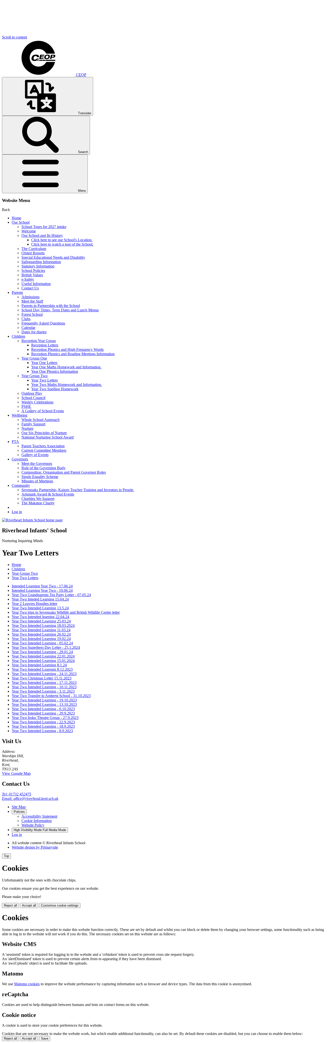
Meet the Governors (36, 463)
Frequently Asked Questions (43, 323)
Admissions (30, 297)
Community (21, 485)
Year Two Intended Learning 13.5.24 (40, 608)
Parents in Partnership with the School (50, 306)
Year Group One (34, 358)
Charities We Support (37, 499)
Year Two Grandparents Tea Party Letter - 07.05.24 (51, 595)
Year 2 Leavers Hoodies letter (34, 604)
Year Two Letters (44, 380)
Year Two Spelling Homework (54, 389)
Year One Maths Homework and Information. (66, 367)
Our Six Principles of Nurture (44, 433)
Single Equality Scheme (39, 477)
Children (18, 336)
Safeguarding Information (41, 262)
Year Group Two (34, 376)
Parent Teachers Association (43, 446)
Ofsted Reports (33, 253)
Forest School (32, 314)
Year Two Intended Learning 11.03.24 (41, 630)
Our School (20, 222)
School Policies (33, 270)
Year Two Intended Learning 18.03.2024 (43, 625)
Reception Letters (44, 345)
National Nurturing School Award (47, 437)
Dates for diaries (34, 332)
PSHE (26, 406)
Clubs (25, 319)
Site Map (19, 807)
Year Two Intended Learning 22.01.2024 (43, 656)
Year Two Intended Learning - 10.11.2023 (44, 687)
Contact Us (30, 288)
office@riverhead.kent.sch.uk (30, 798)
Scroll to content (14, 37)
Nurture (27, 428)
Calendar (28, 327)
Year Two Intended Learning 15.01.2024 (43, 661)
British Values (32, 275)
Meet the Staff (32, 301)
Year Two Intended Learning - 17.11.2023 (44, 682)
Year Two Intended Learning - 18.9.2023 (43, 726)
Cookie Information (36, 821)
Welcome (28, 231)
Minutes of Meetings (37, 481)
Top (6, 856)
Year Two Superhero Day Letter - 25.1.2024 (46, 647)
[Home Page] (32, 520)
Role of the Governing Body (43, 468)
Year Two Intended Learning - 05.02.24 (42, 643)
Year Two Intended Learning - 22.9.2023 (43, 722)
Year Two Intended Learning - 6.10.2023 (43, 709)
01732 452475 (16, 794)
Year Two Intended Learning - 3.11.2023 (43, 691)
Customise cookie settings (59, 905)
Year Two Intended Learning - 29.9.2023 (43, 713)
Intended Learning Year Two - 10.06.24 (42, 590)
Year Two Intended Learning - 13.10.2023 (44, 704)
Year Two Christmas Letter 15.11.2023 (41, 678)
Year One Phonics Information (54, 371)
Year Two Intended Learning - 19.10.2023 (44, 700)
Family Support (33, 424)
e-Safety (27, 279)
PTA (15, 442)
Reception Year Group (38, 341)
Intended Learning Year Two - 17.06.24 (42, 586)
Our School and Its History (42, 235)
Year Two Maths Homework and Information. (66, 385)
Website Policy (32, 825)
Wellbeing (19, 415)
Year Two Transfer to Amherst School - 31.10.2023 (51, 696)
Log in (17, 512)
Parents (17, 292)
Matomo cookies (27, 984)
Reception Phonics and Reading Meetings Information (73, 354)
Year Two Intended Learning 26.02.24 (41, 634)
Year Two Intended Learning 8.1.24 (39, 665)
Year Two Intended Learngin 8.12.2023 (42, 669)
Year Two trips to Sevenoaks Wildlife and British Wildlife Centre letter (66, 612)
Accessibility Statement (39, 816)
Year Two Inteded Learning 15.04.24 (40, 599)
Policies (19, 811)
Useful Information (36, 284)
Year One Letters (44, 363)
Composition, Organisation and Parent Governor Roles (63, 472)
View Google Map (16, 773)
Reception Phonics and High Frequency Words (67, 349)
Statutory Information (37, 266)
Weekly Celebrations (37, 402)
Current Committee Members (43, 450)
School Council (33, 398)
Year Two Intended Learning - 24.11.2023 (44, 674)
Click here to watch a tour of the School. (62, 244)
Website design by (35, 847)
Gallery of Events (35, 455)
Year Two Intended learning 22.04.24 (40, 617)
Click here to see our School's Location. (61, 240)
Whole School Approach (40, 420)
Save (44, 1038)
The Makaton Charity (38, 503)
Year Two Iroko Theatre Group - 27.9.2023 (45, 718)
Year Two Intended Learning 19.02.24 (41, 639)
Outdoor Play (31, 393)
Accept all (29, 905)
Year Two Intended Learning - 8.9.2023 (42, 731)
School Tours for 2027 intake (43, 227)
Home (16, 218)
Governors (20, 459)
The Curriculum (33, 249)
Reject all (10, 905)
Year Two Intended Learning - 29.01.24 (42, 652)
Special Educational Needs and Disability (53, 257)
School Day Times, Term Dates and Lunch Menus (60, 310)
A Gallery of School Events (42, 411)
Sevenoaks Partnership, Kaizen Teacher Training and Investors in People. (77, 490)
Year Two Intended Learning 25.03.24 (41, 621)
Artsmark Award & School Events (47, 494)
